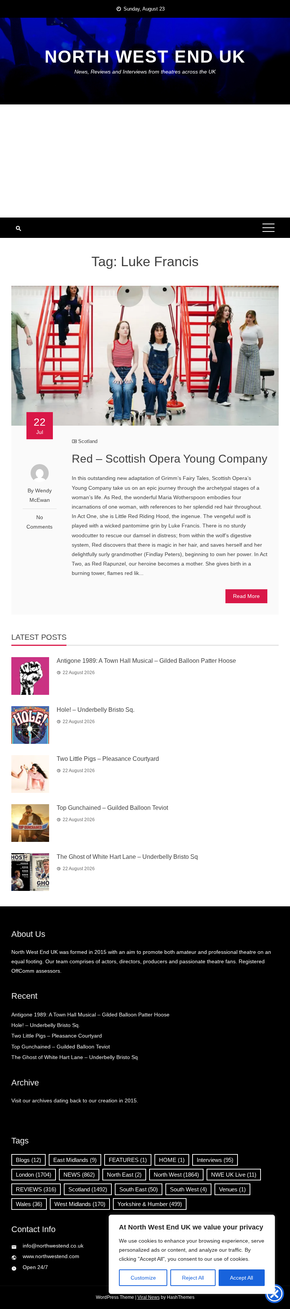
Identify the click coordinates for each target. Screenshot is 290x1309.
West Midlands (79, 1204)
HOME (172, 1160)
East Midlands (75, 1160)
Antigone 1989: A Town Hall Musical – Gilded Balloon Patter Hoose (146, 661)
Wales (29, 1204)
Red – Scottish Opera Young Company (169, 458)
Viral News (148, 1297)
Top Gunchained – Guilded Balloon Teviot (112, 808)
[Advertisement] (145, 161)
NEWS (79, 1174)
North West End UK (145, 56)
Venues (232, 1189)
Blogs (28, 1160)
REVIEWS (36, 1189)
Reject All (193, 1278)
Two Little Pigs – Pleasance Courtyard (108, 759)
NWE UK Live (233, 1174)
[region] (192, 1254)
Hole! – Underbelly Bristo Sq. (95, 710)
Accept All (241, 1278)
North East (124, 1174)
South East (138, 1189)
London (33, 1174)
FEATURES (128, 1160)
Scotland (87, 441)
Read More (246, 596)
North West (176, 1174)
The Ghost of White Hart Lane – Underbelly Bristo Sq (127, 857)
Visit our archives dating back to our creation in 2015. (74, 1100)
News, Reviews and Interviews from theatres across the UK (145, 72)
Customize (143, 1278)
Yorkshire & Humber (149, 1204)
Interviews (215, 1160)
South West (188, 1189)
